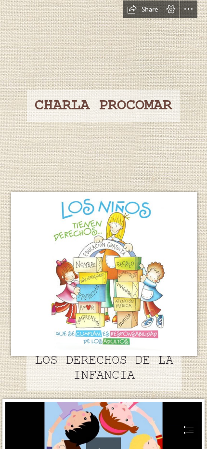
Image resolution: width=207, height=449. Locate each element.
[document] (103, 224)
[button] (142, 9)
